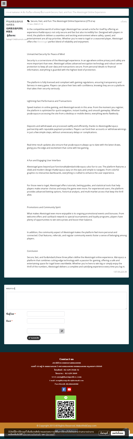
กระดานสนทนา (13, 12)
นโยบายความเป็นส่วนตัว (32, 434)
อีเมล (9, 320)
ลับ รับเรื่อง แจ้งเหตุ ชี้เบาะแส (36, 12)
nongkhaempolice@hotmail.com (70, 380)
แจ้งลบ (124, 21)
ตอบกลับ (34, 338)
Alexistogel (42, 41)
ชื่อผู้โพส (11, 313)
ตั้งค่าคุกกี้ (104, 433)
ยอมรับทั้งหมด (117, 433)
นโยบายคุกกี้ (50, 434)
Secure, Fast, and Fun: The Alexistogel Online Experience (78, 12)
